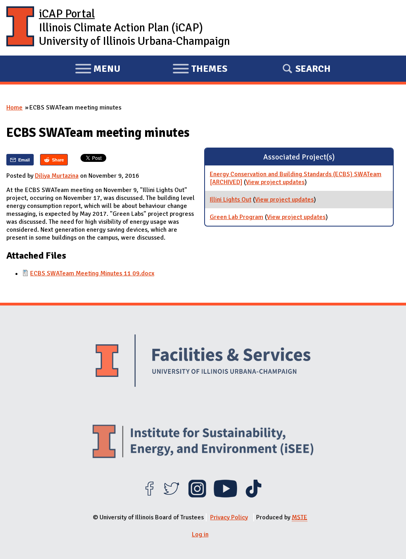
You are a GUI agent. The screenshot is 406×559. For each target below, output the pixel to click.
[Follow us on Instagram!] (197, 495)
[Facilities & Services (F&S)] (203, 361)
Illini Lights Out (230, 200)
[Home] (20, 27)
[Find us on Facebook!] (149, 495)
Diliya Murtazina (57, 176)
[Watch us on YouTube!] (225, 495)
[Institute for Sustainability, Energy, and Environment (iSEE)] (203, 442)
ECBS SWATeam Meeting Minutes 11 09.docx (92, 273)
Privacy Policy (229, 517)
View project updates (275, 182)
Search (313, 69)
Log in (200, 534)
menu (98, 70)
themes (199, 70)
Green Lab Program (236, 217)
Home (14, 107)
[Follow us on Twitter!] (171, 495)
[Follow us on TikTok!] (253, 495)
